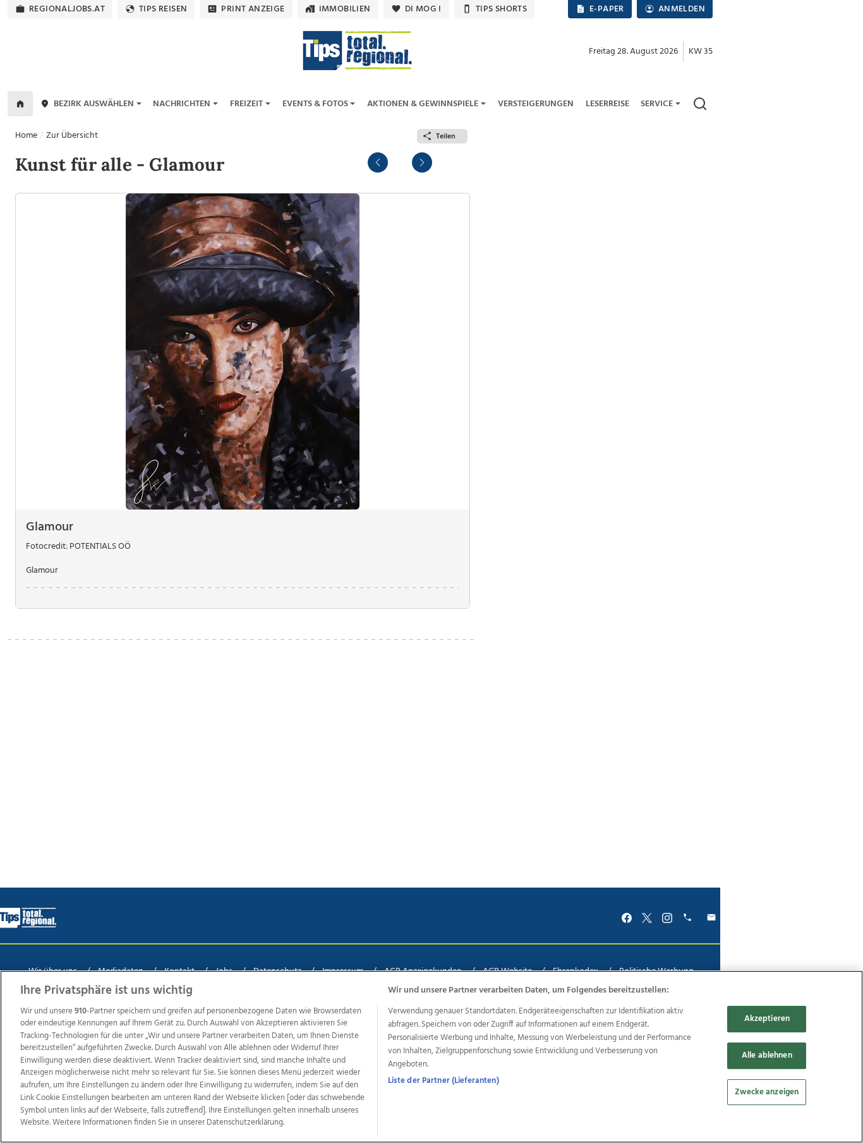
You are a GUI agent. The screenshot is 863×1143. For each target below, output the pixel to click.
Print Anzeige (252, 9)
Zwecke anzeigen (767, 1092)
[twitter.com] (647, 917)
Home (26, 135)
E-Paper (606, 9)
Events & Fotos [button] (315, 104)
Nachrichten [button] (181, 104)
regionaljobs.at (67, 9)
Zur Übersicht (72, 135)
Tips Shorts (501, 9)
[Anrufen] (689, 917)
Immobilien (345, 9)
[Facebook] (627, 917)
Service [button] (657, 104)
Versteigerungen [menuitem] (536, 104)
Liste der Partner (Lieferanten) (443, 1080)
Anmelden (681, 9)
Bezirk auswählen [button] (94, 104)
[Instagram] (667, 917)
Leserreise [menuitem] (607, 104)
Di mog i (423, 9)
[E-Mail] (713, 917)
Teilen (446, 136)
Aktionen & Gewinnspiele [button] (422, 104)
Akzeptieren (767, 1019)
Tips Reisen (163, 9)
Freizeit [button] (246, 104)
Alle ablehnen (767, 1055)
